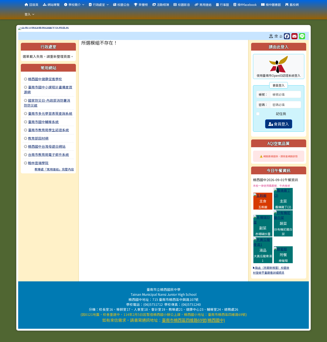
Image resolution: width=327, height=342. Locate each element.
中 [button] (276, 35)
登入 (28, 14)
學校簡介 (75, 4)
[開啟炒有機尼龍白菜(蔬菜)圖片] (283, 214)
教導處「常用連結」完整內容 (54, 169)
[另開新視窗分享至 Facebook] (287, 36)
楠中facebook (247, 4)
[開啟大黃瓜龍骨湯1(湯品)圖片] (262, 241)
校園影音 (184, 4)
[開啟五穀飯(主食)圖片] (260, 195)
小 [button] (281, 36)
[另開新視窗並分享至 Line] (302, 36)
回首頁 (33, 4)
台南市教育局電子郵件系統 (48, 154)
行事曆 (224, 4)
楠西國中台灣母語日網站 (46, 146)
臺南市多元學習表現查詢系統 (50, 113)
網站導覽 (53, 4)
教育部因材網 (38, 138)
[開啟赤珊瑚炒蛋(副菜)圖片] (262, 219)
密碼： (263, 104)
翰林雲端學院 (38, 162)
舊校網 (294, 4)
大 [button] (271, 35)
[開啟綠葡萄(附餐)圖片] (280, 248)
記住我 (281, 113)
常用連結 (205, 4)
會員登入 (281, 124)
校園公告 (123, 4)
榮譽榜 (143, 4)
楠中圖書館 (273, 4)
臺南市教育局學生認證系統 (48, 130)
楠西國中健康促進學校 (45, 79)
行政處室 (99, 4)
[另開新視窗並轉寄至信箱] (294, 36)
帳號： (263, 94)
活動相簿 (163, 4)
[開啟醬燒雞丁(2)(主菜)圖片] (283, 192)
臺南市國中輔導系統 (43, 121)
